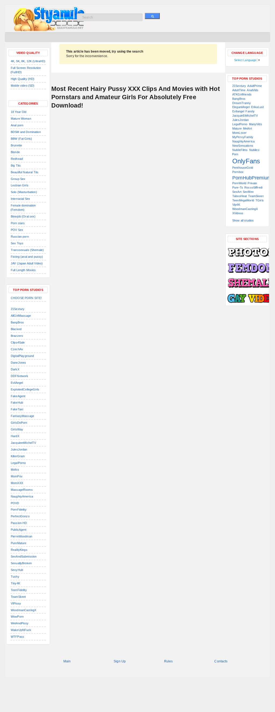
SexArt (236, 191)
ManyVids (255, 124)
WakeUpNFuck (21, 630)
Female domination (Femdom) (23, 207)
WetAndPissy (20, 623)
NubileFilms (240, 150)
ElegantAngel (241, 107)
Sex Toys (17, 243)
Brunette (16, 145)
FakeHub (17, 402)
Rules (168, 661)
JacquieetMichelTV (23, 442)
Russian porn (20, 236)
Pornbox (238, 172)
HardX (15, 436)
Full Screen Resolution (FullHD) (25, 70)
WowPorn (17, 616)
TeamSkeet (18, 596)
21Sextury (17, 309)
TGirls (259, 200)
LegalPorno (18, 462)
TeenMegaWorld (243, 200)
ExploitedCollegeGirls (25, 389)
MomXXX (17, 483)
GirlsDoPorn (19, 422)
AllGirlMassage (21, 315)
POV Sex (17, 229)
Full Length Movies (23, 270)
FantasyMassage (22, 416)
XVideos (237, 213)
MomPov (17, 476)
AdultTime (238, 90)
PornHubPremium (251, 177)
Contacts (220, 661)
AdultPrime (254, 85)
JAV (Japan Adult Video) (27, 263)
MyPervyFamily (242, 137)
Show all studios (243, 220)
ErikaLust (257, 107)
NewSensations (242, 145)
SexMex (248, 191)
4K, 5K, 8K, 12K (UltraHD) (28, 61)
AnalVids (252, 90)
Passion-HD (19, 523)
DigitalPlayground (22, 355)
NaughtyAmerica (22, 496)
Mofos (15, 469)
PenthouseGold (242, 167)
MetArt (247, 128)
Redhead (17, 158)
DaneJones (18, 362)
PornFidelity (19, 509)
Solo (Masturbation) (24, 192)
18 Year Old (19, 111)
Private (252, 183)
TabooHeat (239, 196)
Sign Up (120, 661)
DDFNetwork (19, 376)
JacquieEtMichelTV (245, 115)
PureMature (18, 543)
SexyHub (17, 569)
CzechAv (17, 349)
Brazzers (17, 335)
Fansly (250, 111)
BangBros (17, 322)
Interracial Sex (20, 198)
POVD (15, 503)
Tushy (15, 576)
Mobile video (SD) (22, 85)
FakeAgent (18, 396)
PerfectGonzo (20, 516)
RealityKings (19, 549)
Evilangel (238, 111)
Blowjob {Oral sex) (23, 216)
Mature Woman (21, 118)
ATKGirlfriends (242, 94)
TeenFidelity (19, 590)
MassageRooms (22, 489)
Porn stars (18, 223)
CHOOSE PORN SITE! (26, 298)
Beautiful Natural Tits (24, 172)
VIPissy (16, 603)
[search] (152, 16)
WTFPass (17, 636)
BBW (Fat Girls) (21, 138)
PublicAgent (19, 529)
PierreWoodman (21, 536)
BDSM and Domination (26, 132)
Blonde (15, 152)
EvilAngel (17, 382)
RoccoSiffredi (253, 187)
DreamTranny (241, 103)
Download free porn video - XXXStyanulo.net (56, 18)
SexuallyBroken (21, 563)
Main (67, 661)
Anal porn (17, 125)
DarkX (15, 369)
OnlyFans (246, 161)
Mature (237, 128)
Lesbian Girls (19, 185)
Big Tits (16, 165)
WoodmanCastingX (23, 610)
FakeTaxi (17, 409)
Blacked (16, 329)
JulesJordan (19, 449)
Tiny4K (15, 583)
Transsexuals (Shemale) (27, 250)
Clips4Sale (18, 342)
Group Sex (18, 178)
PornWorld (239, 183)
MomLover (239, 132)
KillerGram (18, 456)
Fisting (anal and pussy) (27, 256)
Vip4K (236, 204)
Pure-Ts (237, 187)
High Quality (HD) (22, 78)
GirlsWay (17, 429)
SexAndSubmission (24, 556)
